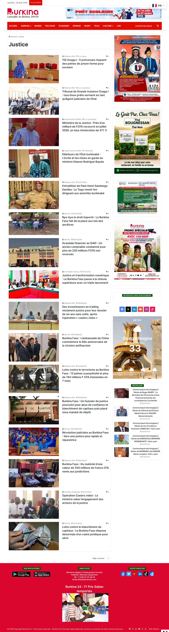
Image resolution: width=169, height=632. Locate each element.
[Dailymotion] (151, 575)
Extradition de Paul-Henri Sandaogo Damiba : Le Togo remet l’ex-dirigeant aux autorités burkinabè (85, 189)
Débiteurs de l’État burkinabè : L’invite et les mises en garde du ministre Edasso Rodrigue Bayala (83, 158)
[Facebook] (123, 575)
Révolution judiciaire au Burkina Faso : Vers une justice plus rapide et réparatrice (85, 436)
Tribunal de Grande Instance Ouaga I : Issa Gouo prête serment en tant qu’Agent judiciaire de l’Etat (85, 95)
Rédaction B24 (69, 56)
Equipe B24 (93, 575)
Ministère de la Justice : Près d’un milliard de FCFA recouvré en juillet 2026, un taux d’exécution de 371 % (84, 126)
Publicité (74, 575)
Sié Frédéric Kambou (71, 272)
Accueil (13, 26)
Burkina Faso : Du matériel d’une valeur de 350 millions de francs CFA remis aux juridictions (85, 468)
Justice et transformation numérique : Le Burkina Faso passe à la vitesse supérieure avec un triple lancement (85, 279)
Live (119, 26)
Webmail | (84, 575)
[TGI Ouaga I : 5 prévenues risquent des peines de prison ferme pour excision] (34, 69)
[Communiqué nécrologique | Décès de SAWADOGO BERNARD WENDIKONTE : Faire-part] (121, 439)
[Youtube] (134, 575)
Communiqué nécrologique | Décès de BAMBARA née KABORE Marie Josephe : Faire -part (145, 451)
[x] (128, 575)
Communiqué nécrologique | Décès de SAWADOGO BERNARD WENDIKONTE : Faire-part (145, 438)
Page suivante (98, 558)
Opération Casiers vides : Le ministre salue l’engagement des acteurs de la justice (82, 499)
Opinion (77, 26)
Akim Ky (67, 214)
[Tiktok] (146, 575)
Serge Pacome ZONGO (72, 119)
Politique (50, 26)
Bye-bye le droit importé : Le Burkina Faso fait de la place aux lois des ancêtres (85, 221)
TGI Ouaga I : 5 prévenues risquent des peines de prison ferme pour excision (84, 63)
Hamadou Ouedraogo (72, 492)
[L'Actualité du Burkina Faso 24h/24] (23, 13)
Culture (107, 26)
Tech (96, 26)
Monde (37, 26)
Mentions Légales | (74, 572)
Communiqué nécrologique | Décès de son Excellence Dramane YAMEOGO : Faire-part (145, 426)
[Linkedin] (140, 575)
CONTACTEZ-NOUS (143, 26)
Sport (87, 26)
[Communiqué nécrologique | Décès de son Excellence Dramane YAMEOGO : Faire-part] (121, 427)
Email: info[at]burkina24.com (84, 579)
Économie (64, 26)
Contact (99, 572)
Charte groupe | (89, 572)
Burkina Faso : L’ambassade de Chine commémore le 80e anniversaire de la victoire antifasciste (85, 342)
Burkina (25, 26)
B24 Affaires (154, 629)
